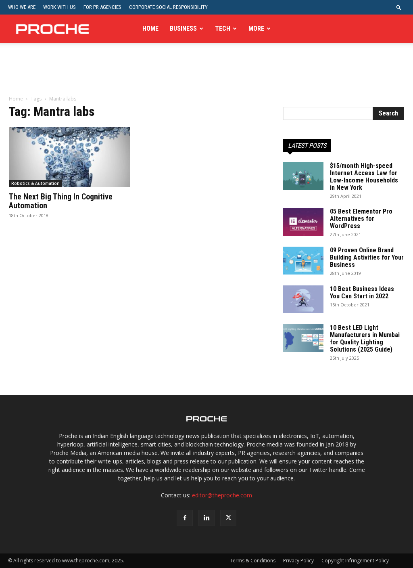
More (256, 28)
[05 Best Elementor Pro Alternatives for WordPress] (303, 222)
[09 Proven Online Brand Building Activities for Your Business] (303, 261)
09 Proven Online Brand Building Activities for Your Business (367, 257)
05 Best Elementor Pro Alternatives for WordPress (361, 218)
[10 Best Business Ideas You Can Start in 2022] (303, 299)
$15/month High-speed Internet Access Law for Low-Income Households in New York (364, 176)
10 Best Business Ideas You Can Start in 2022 (362, 292)
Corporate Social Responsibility (168, 7)
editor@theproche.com (222, 495)
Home (150, 28)
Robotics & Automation (35, 183)
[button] (399, 7)
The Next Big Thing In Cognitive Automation (61, 201)
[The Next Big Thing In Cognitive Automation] (69, 157)
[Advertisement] (206, 74)
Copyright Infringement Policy (355, 560)
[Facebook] (185, 518)
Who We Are (21, 7)
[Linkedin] (206, 518)
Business (183, 28)
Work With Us (59, 7)
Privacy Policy (298, 560)
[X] (228, 518)
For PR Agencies (102, 7)
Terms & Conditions (252, 560)
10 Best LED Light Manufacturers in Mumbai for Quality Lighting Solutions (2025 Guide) (365, 338)
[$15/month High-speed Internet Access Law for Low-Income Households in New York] (303, 176)
